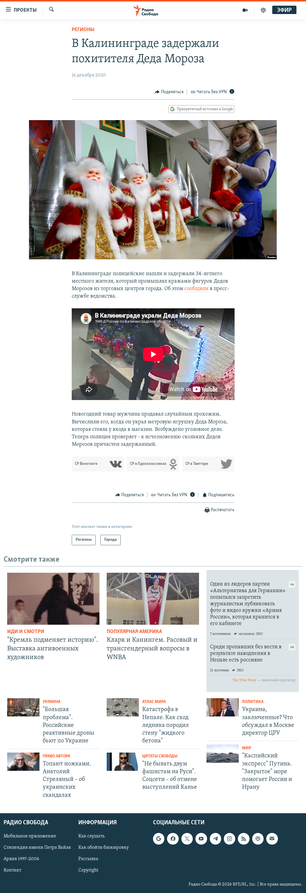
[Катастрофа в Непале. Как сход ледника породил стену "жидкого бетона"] (123, 707)
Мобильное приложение (30, 836)
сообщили (196, 289)
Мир (246, 748)
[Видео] (245, 10)
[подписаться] (272, 838)
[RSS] (243, 838)
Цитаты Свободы (160, 756)
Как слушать (91, 836)
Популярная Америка (134, 632)
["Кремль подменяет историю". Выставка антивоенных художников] (53, 599)
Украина (51, 702)
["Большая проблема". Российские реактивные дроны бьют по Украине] (23, 707)
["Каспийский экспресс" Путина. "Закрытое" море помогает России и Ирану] (222, 754)
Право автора (56, 756)
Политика (253, 702)
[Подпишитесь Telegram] (215, 838)
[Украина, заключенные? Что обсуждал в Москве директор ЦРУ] (222, 707)
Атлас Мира (154, 702)
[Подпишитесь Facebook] (172, 838)
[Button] (169, 92)
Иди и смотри (25, 632)
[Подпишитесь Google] (158, 838)
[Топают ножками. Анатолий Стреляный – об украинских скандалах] (23, 762)
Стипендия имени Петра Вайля (37, 847)
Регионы (83, 30)
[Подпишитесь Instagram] (229, 838)
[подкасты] (263, 10)
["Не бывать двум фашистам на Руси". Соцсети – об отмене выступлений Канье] (123, 762)
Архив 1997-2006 (21, 859)
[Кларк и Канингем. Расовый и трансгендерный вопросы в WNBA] (153, 599)
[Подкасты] (258, 838)
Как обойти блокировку (103, 847)
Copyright (88, 870)
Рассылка (88, 859)
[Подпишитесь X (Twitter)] (187, 838)
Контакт (12, 870)
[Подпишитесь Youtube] (201, 838)
